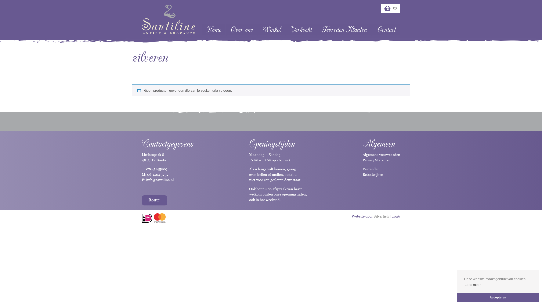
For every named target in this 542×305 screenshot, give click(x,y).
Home (213, 30)
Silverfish (381, 216)
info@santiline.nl (160, 180)
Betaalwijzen (373, 174)
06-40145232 (158, 174)
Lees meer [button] (473, 285)
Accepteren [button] (498, 297)
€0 (395, 8)
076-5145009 (156, 169)
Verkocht (301, 30)
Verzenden (371, 169)
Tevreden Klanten (344, 30)
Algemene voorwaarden (381, 154)
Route (154, 200)
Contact (386, 30)
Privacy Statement (377, 160)
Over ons (242, 30)
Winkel (272, 30)
